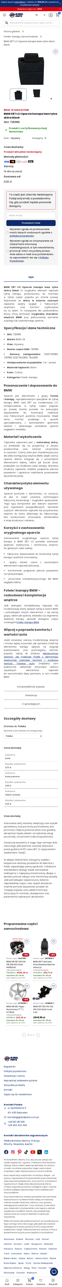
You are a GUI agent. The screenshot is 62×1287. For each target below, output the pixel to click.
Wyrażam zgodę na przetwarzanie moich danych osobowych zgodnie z (31, 232)
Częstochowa (30, 1248)
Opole (21, 1263)
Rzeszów (53, 1248)
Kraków (19, 1239)
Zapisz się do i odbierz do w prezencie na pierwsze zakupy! (30, 3)
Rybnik (53, 1258)
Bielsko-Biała (10, 1258)
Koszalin (42, 1268)
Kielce (26, 1253)
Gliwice (34, 1253)
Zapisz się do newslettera (18, 1094)
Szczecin (18, 1244)
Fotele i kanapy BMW (27, 622)
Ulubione (41, 1284)
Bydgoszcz (36, 1244)
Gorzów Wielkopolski (43, 1263)
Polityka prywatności (15, 1071)
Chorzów (20, 1272)
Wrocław (29, 1239)
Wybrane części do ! (29, 9)
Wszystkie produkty (14, 1085)
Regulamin (10, 1066)
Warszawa (9, 1239)
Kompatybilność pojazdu (31, 686)
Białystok (48, 1244)
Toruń (6, 1253)
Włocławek (9, 1272)
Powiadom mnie (31, 223)
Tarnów (52, 1268)
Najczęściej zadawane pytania (20, 1080)
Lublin (27, 1244)
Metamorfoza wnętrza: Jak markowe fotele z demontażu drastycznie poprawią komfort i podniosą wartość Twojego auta (31, 658)
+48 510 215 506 (16, 1121)
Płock (34, 1268)
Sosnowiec (16, 1253)
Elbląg (27, 1268)
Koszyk (29, 1282)
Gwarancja (31, 695)
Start (7, 1284)
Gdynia (18, 1248)
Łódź (38, 1239)
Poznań (45, 1239)
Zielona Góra (41, 1258)
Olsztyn (43, 1253)
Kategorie (17, 1284)
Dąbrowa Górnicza (13, 1268)
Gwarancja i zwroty (14, 1075)
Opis (31, 277)
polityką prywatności (22, 235)
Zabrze (22, 1258)
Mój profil (53, 1284)
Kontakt (8, 1089)
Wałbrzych (32, 1272)
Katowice (8, 1248)
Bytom (30, 1258)
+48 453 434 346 (17, 1125)
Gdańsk (8, 1244)
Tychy (28, 1263)
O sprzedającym (31, 704)
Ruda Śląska (10, 1263)
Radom (43, 1248)
